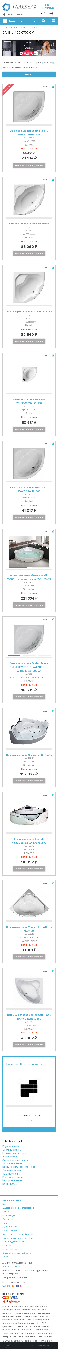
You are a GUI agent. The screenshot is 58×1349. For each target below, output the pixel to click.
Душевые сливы (10, 1226)
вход (47, 5)
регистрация (48, 8)
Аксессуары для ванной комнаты (18, 1234)
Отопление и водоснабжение (16, 1253)
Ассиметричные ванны (15, 1160)
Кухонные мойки (10, 1230)
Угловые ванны (10, 1156)
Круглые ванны (10, 1146)
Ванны (5, 1204)
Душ (4, 1223)
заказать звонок (11, 1266)
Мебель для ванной (11, 1200)
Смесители (7, 1219)
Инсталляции (8, 1215)
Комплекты (7, 1245)
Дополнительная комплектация (17, 1238)
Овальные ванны (11, 1149)
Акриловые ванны (12, 1163)
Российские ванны (12, 1177)
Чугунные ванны (11, 1173)
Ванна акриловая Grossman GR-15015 (29, 755)
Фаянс (5, 1211)
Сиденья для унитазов (13, 1242)
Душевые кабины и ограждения (18, 1208)
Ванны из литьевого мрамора (18, 1166)
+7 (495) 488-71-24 (19, 1263)
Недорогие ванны (12, 1180)
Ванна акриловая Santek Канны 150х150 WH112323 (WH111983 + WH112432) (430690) (29, 667)
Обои (5, 1257)
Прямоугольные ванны (15, 1153)
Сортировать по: (11, 62)
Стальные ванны (11, 1170)
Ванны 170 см (9, 1183)
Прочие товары (9, 1249)
